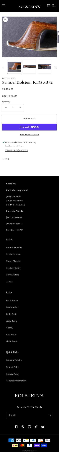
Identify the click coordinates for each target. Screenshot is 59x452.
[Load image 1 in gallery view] (14, 67)
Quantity (6, 101)
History (9, 327)
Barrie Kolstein (13, 254)
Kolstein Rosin (13, 268)
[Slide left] (3, 67)
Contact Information (16, 380)
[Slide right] (55, 67)
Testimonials (12, 307)
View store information (16, 150)
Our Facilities (12, 274)
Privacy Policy (12, 374)
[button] (3, 5)
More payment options (29, 134)
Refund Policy (13, 367)
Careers (9, 281)
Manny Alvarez (13, 261)
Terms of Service (14, 360)
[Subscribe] (49, 415)
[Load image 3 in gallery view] (44, 67)
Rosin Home (12, 300)
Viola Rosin (11, 321)
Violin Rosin (12, 341)
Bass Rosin (11, 334)
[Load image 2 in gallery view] (29, 67)
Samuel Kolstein (14, 247)
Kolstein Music (32, 451)
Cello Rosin (11, 314)
